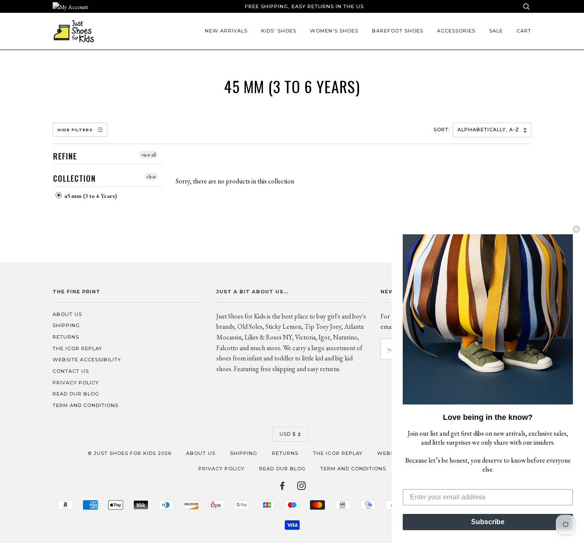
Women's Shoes (334, 31)
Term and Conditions (85, 405)
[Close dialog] (576, 229)
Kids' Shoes (278, 31)
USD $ (288, 434)
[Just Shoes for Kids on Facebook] (282, 487)
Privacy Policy (76, 383)
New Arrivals (226, 31)
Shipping (66, 325)
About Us (67, 314)
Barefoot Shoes (397, 31)
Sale (496, 31)
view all (149, 154)
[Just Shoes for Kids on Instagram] (301, 487)
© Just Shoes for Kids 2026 (129, 453)
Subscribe (487, 521)
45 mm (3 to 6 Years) (90, 196)
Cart (523, 31)
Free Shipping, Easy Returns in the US (304, 6)
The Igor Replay (77, 348)
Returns (66, 337)
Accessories (456, 31)
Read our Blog (76, 394)
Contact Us (71, 371)
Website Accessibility (87, 360)
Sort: (442, 130)
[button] (488, 319)
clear (151, 176)
